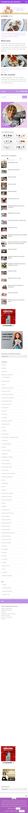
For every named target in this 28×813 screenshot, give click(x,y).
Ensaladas (4, 417)
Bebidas (4, 368)
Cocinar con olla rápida (7, 394)
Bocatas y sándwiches (7, 374)
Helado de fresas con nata (14, 278)
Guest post (5, 440)
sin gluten (4, 552)
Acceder (4, 584)
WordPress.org (5, 594)
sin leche (4, 562)
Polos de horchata (12, 249)
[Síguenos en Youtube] (26, 91)
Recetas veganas (6, 529)
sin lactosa (4, 559)
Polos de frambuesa (13, 292)
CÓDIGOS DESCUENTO (6, 610)
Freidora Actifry (6, 424)
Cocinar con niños (6, 33)
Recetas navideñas (6, 519)
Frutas (3, 427)
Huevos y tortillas (6, 450)
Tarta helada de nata (13, 162)
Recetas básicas (6, 509)
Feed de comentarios (7, 591)
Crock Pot (4, 411)
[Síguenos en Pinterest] (24, 91)
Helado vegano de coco (13, 198)
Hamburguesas (7, 377)
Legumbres (5, 453)
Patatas (4, 490)
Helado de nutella (12, 271)
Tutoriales (4, 572)
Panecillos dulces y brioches (8, 473)
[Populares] (7, 158)
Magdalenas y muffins (7, 457)
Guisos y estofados (6, 443)
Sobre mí (3, 618)
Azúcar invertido (12, 184)
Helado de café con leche (14, 213)
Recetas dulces (14, 36)
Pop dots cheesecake (8, 74)
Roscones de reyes (6, 539)
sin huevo (4, 555)
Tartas (7, 70)
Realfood (4, 506)
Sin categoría (5, 549)
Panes (3, 480)
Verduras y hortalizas (7, 575)
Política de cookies (5, 615)
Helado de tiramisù (12, 227)
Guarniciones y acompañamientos (10, 437)
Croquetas (4, 414)
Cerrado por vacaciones (7, 387)
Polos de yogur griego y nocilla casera (17, 220)
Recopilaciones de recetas (8, 532)
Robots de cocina (6, 536)
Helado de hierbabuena (13, 169)
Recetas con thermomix (15, 68)
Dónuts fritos (6, 41)
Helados (4, 447)
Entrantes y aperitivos (7, 420)
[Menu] (26, 2)
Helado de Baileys (12, 191)
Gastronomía (5, 434)
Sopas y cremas (6, 565)
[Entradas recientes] (20, 158)
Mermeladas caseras (7, 467)
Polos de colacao (12, 177)
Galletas (4, 430)
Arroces (4, 364)
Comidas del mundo (16, 33)
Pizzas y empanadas (7, 499)
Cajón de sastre (6, 381)
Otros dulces (9, 35)
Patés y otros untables (7, 493)
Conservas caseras (6, 404)
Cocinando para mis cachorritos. (11, 2)
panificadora (17, 35)
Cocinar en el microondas (8, 397)
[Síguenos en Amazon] (19, 91)
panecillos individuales (7, 476)
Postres (4, 503)
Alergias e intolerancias (6, 608)
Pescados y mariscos (7, 496)
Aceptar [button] (18, 808)
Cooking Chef (5, 407)
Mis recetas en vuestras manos (8, 613)
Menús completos (6, 463)
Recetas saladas (6, 526)
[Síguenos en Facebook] (21, 91)
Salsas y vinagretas (6, 542)
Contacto (3, 612)
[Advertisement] (14, 683)
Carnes (4, 384)
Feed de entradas (6, 588)
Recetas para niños (6, 523)
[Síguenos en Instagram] (17, 91)
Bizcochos (4, 371)
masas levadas (5, 460)
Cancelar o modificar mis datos (11, 810)
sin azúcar (4, 546)
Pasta (3, 486)
